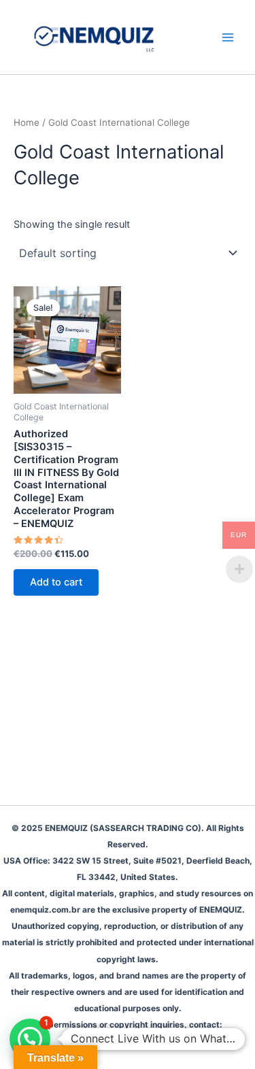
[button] (30, 1039)
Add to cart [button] (56, 582)
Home (26, 122)
